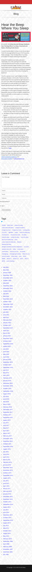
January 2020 (7, 359)
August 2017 (7, 420)
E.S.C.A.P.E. (4, 232)
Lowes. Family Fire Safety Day (9, 242)
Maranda (19, 242)
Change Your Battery (20, 227)
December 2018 (8, 383)
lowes (16, 239)
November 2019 (8, 362)
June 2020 (6, 351)
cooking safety (26, 230)
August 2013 (7, 523)
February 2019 (7, 378)
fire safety (24, 234)
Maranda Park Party (6, 244)
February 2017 (7, 436)
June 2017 (6, 425)
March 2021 (6, 333)
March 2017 (6, 433)
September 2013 (8, 520)
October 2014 (7, 502)
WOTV (21, 258)
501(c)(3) (4, 225)
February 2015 (7, 491)
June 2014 (6, 512)
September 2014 (8, 504)
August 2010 (7, 533)
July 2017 (6, 423)
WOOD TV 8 (16, 258)
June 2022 (6, 315)
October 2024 (7, 291)
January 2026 (7, 272)
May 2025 (6, 283)
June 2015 (6, 483)
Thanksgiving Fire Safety (15, 253)
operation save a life (6, 249)
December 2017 (8, 409)
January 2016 (7, 465)
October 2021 (7, 325)
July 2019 (6, 370)
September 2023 (8, 304)
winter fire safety (6, 256)
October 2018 (7, 388)
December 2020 (8, 338)
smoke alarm (20, 249)
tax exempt (22, 251)
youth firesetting (10, 261)
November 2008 (8, 541)
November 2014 (8, 499)
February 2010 (7, 539)
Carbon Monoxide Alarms (8, 227)
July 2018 (6, 396)
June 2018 (6, 399)
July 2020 (6, 349)
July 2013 (6, 525)
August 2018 (7, 394)
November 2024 (8, 288)
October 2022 (7, 309)
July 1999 (6, 554)
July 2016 (6, 452)
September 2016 (8, 446)
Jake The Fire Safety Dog (7, 239)
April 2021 (6, 330)
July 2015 (6, 481)
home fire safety (24, 237)
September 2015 (8, 475)
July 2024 (6, 293)
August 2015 (7, 478)
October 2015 (7, 473)
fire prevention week (15, 234)
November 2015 (8, 470)
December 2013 (8, 515)
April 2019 (6, 375)
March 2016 (6, 460)
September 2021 (8, 328)
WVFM (3, 261)
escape (16, 232)
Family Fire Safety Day (25, 232)
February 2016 (7, 462)
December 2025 (8, 275)
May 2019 (6, 372)
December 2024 (8, 286)
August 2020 (7, 346)
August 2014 (7, 507)
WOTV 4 (26, 258)
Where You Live (26, 253)
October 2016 (7, 444)
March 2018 (6, 404)
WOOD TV (9, 258)
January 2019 (7, 380)
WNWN (3, 258)
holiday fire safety (15, 237)
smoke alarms (5, 251)
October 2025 (7, 280)
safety (14, 249)
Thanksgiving (5, 253)
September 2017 (8, 417)
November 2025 (8, 278)
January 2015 (7, 494)
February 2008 (7, 546)
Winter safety (14, 256)
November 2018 (8, 386)
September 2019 (8, 367)
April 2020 (6, 357)
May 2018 (6, 401)
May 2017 (6, 428)
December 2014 (8, 496)
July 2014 (6, 510)
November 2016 (8, 441)
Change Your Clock (6, 230)
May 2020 (6, 354)
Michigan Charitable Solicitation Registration (12, 246)
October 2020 (7, 341)
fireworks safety (5, 237)
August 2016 (7, 449)
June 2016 (6, 454)
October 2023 (7, 301)
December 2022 (8, 307)
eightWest (11, 232)
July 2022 (6, 312)
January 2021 (7, 336)
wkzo (20, 256)
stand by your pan (14, 251)
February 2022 (7, 320)
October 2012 (7, 531)
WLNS (24, 256)
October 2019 (7, 365)
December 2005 (8, 552)
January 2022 (7, 322)
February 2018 (7, 407)
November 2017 (8, 412)
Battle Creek (10, 225)
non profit (26, 246)
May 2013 (6, 528)
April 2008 (6, 544)
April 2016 (6, 457)
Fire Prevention (5, 234)
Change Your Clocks (16, 230)
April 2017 (6, 430)
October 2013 (7, 517)
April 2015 (6, 486)
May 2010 (6, 536)
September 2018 (8, 391)
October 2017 (7, 415)
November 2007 (8, 549)
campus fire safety (18, 225)
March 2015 (6, 488)
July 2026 (6, 267)
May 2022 (6, 317)
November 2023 (8, 299)
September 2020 (8, 344)
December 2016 (8, 438)
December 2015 (8, 467)
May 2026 (6, 270)
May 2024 (6, 296)
